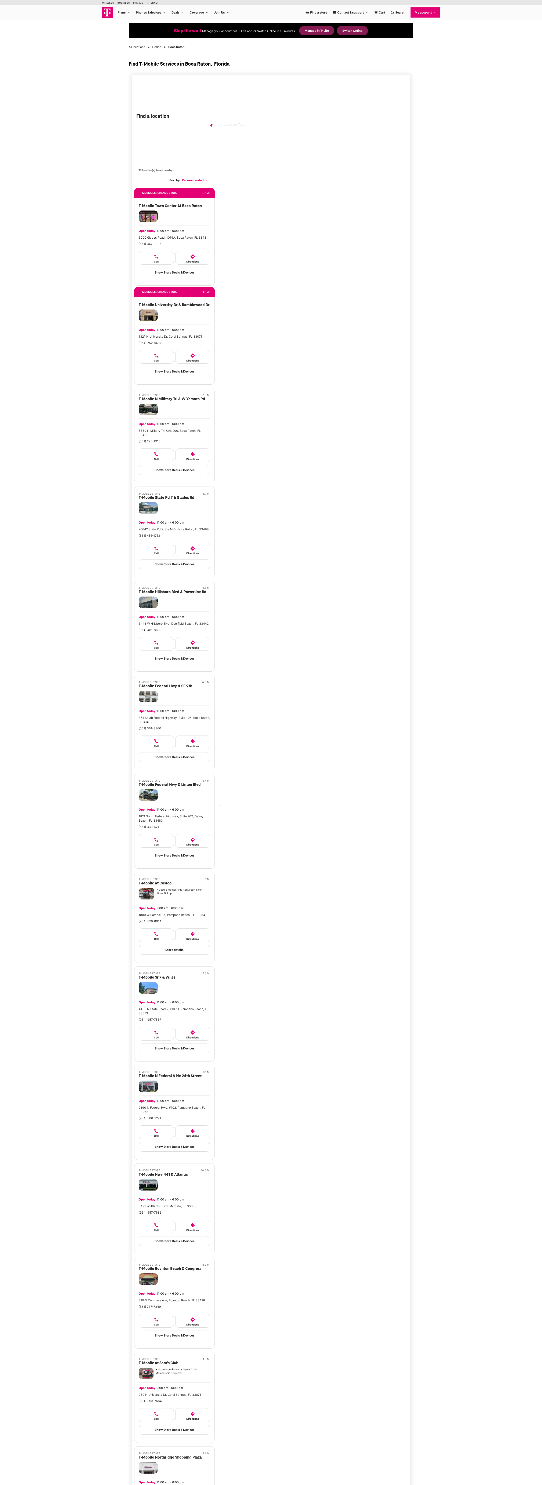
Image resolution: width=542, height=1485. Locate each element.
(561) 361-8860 (150, 728)
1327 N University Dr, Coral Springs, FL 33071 (170, 336)
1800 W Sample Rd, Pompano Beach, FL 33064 (172, 915)
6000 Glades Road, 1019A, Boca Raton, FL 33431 (173, 237)
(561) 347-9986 (150, 244)
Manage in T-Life (317, 30)
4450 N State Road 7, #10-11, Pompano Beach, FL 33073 (173, 1011)
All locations (137, 47)
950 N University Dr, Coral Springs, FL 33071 (170, 1394)
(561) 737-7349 (150, 1306)
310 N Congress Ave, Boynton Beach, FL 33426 (172, 1300)
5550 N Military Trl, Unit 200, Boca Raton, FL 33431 (170, 433)
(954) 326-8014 (150, 921)
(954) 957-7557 (150, 1019)
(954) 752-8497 (150, 343)
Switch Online (352, 30)
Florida (156, 47)
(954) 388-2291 (150, 1118)
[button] (195, 180)
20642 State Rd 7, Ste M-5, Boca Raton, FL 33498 (174, 529)
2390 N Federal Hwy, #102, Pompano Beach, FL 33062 (172, 1110)
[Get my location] (211, 125)
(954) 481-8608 (150, 630)
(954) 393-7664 (150, 1401)
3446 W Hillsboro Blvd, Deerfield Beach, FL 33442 (174, 623)
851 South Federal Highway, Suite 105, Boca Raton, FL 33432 (174, 720)
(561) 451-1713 (149, 535)
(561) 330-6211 (149, 827)
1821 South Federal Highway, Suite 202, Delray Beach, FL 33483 (171, 818)
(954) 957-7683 (150, 1212)
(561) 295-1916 (149, 441)
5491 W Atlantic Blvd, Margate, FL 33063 (167, 1206)
